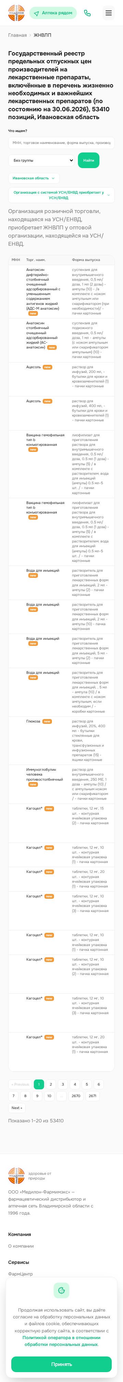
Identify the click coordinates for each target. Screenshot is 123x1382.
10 (49, 1096)
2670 (76, 1096)
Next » (17, 1108)
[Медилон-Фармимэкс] (16, 13)
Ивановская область (31, 178)
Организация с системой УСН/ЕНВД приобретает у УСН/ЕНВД (59, 195)
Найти (88, 160)
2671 (92, 1096)
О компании (21, 1246)
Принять (61, 1364)
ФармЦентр (20, 1274)
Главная (17, 35)
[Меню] (108, 12)
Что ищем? (17, 131)
